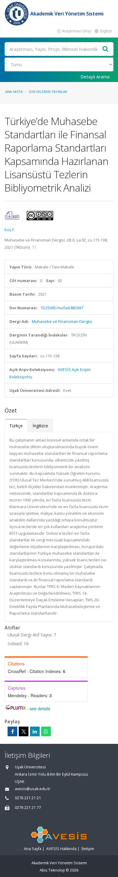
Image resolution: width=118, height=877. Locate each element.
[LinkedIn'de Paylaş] (35, 731)
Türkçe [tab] (16, 426)
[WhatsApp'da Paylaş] (46, 731)
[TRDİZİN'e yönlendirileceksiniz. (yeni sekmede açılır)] (34, 247)
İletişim (87, 848)
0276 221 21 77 (28, 807)
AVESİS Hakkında (61, 848)
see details (40, 708)
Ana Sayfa (14, 91)
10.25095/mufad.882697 (61, 307)
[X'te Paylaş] (23, 731)
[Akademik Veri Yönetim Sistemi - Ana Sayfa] (17, 13)
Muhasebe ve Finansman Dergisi (62, 321)
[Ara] (105, 49)
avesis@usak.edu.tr (32, 788)
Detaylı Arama (95, 77)
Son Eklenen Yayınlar (47, 91)
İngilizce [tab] (40, 426)
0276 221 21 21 (28, 797)
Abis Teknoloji (52, 870)
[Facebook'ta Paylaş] (12, 731)
